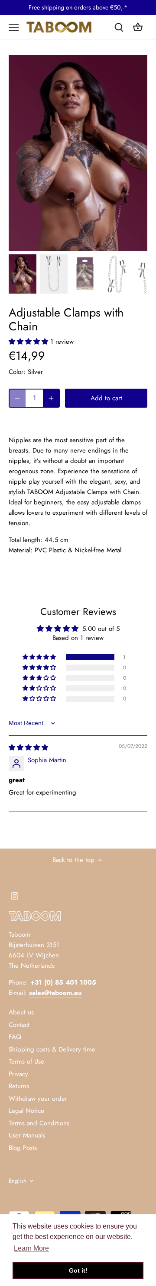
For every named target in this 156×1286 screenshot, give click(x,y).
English (17, 1181)
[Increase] (51, 398)
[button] (29, 341)
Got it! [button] (78, 1270)
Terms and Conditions (39, 1123)
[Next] (136, 153)
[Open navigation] (14, 27)
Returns (19, 1086)
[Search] (118, 27)
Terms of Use (26, 1061)
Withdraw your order (38, 1098)
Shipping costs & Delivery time (52, 1049)
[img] (28, 747)
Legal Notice (26, 1110)
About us (21, 1012)
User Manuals (27, 1135)
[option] (78, 153)
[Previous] (19, 153)
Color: (17, 372)
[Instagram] (14, 895)
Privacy (18, 1074)
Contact (19, 1024)
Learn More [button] (31, 1248)
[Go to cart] (138, 27)
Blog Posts (23, 1148)
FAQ (15, 1037)
